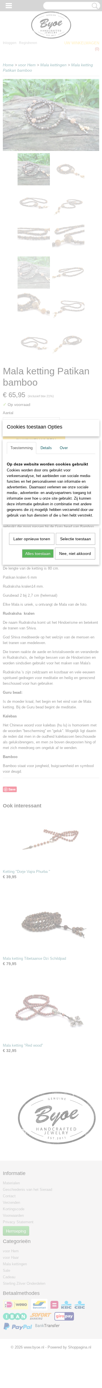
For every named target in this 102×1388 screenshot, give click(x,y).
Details (46, 448)
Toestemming (21, 448)
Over (64, 448)
